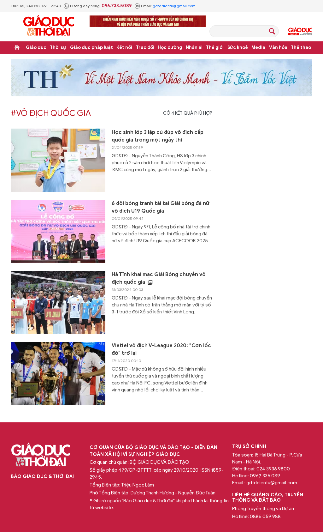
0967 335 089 (265, 476)
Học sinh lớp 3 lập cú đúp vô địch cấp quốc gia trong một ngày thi (157, 136)
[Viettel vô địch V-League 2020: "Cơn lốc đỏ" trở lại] (58, 373)
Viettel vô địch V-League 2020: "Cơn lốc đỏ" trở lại (161, 349)
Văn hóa (278, 47)
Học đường (170, 47)
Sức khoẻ (237, 47)
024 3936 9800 (273, 469)
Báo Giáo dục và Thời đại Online (48, 26)
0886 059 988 (265, 516)
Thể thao (301, 47)
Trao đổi (145, 47)
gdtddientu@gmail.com (174, 5)
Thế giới (215, 47)
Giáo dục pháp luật (91, 47)
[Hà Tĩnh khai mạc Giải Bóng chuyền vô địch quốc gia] (58, 302)
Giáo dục (36, 47)
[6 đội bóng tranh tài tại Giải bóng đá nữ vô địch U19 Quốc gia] (58, 231)
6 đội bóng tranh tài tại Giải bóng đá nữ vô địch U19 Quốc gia (160, 207)
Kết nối (124, 47)
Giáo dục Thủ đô (300, 31)
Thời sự (58, 47)
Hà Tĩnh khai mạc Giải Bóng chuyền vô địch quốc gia (159, 278)
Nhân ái (194, 47)
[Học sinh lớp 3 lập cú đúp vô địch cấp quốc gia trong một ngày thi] (58, 160)
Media (258, 47)
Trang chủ (17, 47)
